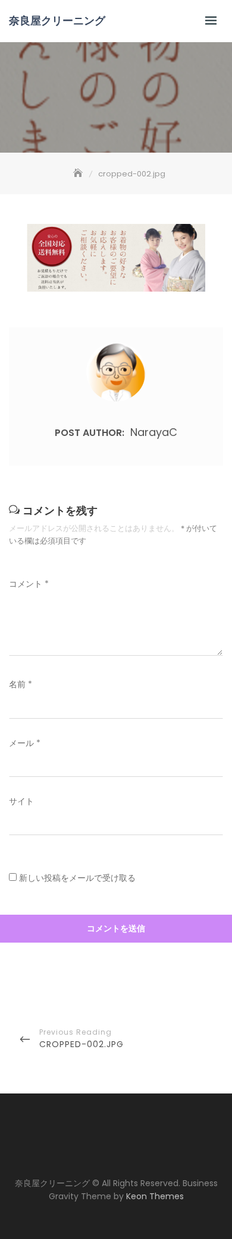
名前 (20, 684)
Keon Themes (155, 1196)
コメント (29, 584)
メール (24, 743)
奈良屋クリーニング (57, 20)
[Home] (79, 173)
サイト (21, 801)
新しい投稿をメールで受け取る (77, 878)
